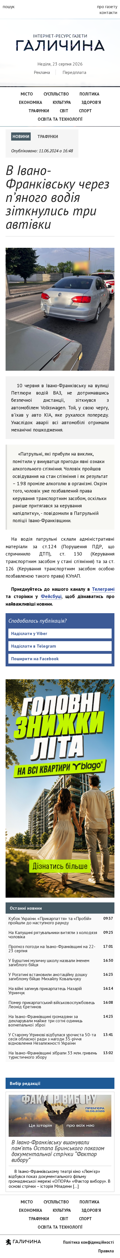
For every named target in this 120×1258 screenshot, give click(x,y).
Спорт (85, 110)
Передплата (74, 72)
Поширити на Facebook (35, 658)
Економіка (30, 102)
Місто (27, 94)
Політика (89, 94)
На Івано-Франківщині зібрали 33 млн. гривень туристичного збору (52, 1055)
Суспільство (56, 94)
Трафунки (38, 110)
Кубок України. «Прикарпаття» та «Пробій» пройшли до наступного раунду (50, 920)
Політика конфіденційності (88, 1242)
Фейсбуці (51, 596)
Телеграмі (103, 589)
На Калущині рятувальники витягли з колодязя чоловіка (52, 934)
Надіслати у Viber (29, 633)
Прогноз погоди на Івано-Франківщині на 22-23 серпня (51, 948)
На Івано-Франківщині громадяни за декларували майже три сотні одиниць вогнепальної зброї (45, 1021)
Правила (106, 1251)
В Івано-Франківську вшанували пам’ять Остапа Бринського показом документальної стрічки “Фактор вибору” (57, 1150)
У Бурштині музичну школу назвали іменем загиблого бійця (48, 962)
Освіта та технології (60, 119)
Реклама (42, 72)
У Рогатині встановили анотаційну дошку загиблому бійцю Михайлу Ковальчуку (47, 976)
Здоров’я (91, 102)
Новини (21, 136)
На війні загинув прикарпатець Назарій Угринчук (45, 990)
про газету (107, 6)
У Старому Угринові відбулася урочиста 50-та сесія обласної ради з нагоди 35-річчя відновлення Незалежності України (52, 1039)
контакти (108, 12)
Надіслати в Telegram (33, 646)
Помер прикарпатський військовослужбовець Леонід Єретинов (51, 1004)
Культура (62, 102)
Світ (64, 110)
